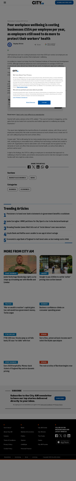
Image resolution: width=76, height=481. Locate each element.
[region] (38, 87)
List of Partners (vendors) (20, 97)
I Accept (44, 102)
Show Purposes (30, 102)
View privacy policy (22, 87)
